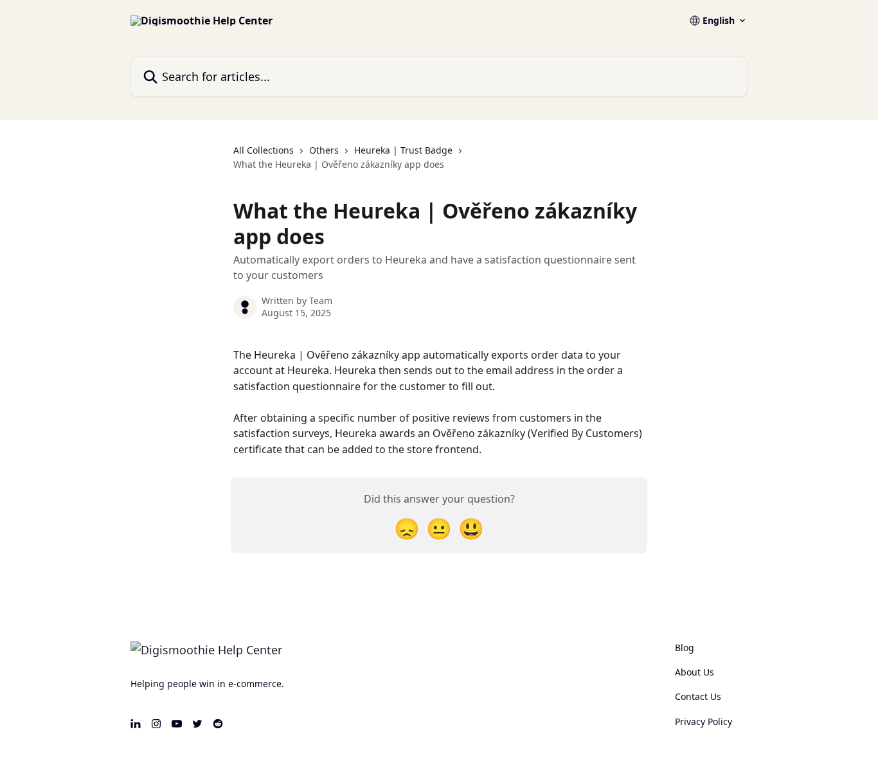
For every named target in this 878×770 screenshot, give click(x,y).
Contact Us (698, 696)
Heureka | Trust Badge (403, 150)
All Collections (263, 150)
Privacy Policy (703, 721)
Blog (684, 647)
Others (324, 150)
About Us (694, 672)
